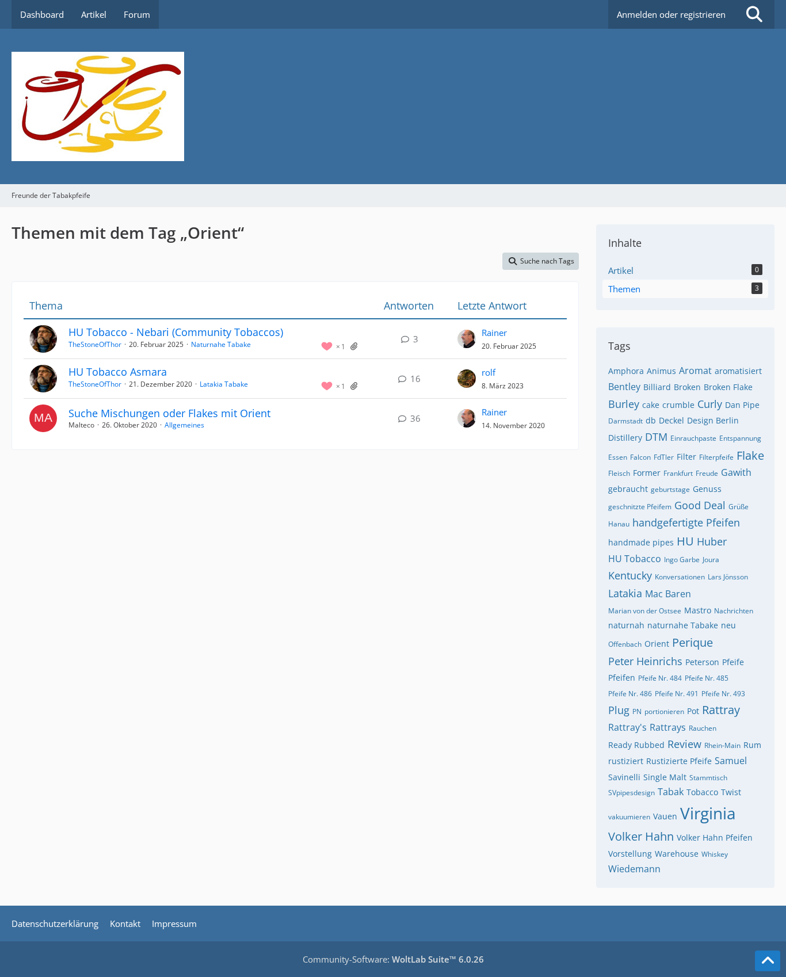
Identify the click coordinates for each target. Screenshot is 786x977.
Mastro (697, 610)
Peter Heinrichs (645, 661)
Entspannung (740, 438)
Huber (712, 541)
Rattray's (627, 727)
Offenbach (625, 644)
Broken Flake (728, 386)
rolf (488, 372)
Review (684, 744)
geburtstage (670, 489)
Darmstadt (625, 421)
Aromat (695, 370)
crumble (678, 404)
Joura (711, 559)
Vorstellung (630, 853)
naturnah (626, 625)
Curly (709, 404)
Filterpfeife (716, 457)
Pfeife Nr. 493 (723, 694)
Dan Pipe (742, 404)
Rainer (494, 332)
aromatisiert (738, 370)
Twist (731, 792)
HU (685, 541)
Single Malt (664, 777)
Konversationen (680, 577)
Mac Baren (668, 593)
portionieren (664, 711)
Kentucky (630, 575)
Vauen (665, 816)
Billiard (657, 386)
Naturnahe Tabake (221, 344)
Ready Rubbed (636, 744)
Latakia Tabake (224, 384)
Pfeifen (621, 677)
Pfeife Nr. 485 (706, 678)
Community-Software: (393, 959)
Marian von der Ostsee (644, 611)
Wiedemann (634, 868)
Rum (752, 744)
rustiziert (625, 760)
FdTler (664, 457)
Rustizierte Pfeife (679, 760)
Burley (623, 404)
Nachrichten (733, 611)
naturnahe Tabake (682, 625)
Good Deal (700, 505)
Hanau (618, 524)
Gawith (736, 472)
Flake (750, 455)
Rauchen (702, 728)
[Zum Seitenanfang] (767, 961)
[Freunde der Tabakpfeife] (393, 106)
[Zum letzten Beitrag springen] (466, 339)
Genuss (707, 488)
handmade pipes (641, 542)
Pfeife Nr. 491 (677, 694)
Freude (707, 473)
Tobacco (702, 792)
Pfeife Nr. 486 (630, 694)
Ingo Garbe (682, 559)
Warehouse (677, 853)
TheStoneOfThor (94, 344)
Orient (656, 643)
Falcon (640, 457)
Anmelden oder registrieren (671, 14)
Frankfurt (678, 473)
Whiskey (714, 854)
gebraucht (628, 488)
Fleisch (619, 473)
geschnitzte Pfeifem (639, 507)
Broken (687, 386)
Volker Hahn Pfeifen (715, 837)
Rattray (721, 710)
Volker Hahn (641, 836)
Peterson (702, 662)
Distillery (625, 437)
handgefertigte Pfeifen (686, 522)
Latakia (625, 593)
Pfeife (733, 662)
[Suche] (754, 14)
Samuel (731, 760)
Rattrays (668, 727)
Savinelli (624, 777)
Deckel (671, 420)
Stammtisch (708, 778)
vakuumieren (629, 817)
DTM (656, 437)
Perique (692, 642)
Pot (693, 710)
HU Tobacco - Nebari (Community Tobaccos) (175, 332)
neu (728, 625)
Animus (661, 370)
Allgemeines (184, 425)
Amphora (626, 370)
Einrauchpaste (693, 438)
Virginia (708, 813)
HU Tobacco (634, 558)
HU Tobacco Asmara (117, 372)
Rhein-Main (722, 745)
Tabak (671, 791)
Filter (686, 456)
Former (647, 472)
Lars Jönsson (728, 577)
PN (637, 711)
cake (650, 404)
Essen (617, 457)
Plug (618, 710)
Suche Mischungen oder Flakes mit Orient (169, 413)
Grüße (738, 507)
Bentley (624, 386)
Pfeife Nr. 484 (660, 678)
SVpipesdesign (631, 792)
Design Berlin (713, 420)
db (651, 420)
